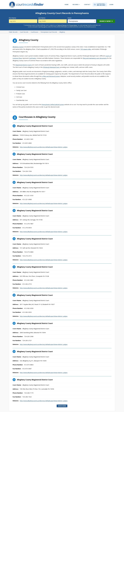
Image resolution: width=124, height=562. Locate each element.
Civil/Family (32, 58)
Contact (87, 4)
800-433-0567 (101, 4)
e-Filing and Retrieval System (51, 76)
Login (111, 4)
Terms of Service (62, 25)
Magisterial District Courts (23, 65)
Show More (62, 406)
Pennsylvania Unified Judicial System (53, 104)
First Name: (12, 18)
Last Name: (41, 18)
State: (70, 18)
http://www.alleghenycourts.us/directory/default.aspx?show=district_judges (43, 147)
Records (75, 4)
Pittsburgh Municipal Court (51, 67)
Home (66, 4)
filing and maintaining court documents (95, 58)
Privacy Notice (73, 25)
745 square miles (85, 49)
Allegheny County (18, 47)
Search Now (105, 21)
